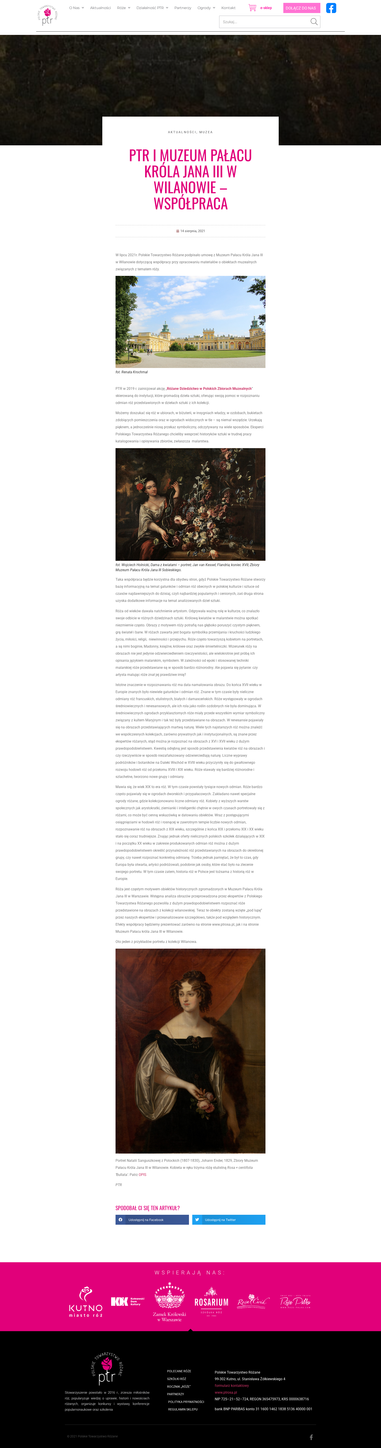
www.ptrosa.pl (226, 1392)
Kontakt (228, 8)
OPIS (142, 1175)
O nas (74, 8)
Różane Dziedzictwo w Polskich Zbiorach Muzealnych (209, 389)
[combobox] (265, 22)
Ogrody (204, 8)
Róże (121, 8)
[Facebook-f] (311, 1437)
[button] (152, 1220)
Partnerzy (182, 8)
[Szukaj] (315, 22)
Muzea (206, 132)
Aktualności (100, 8)
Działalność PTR (150, 8)
